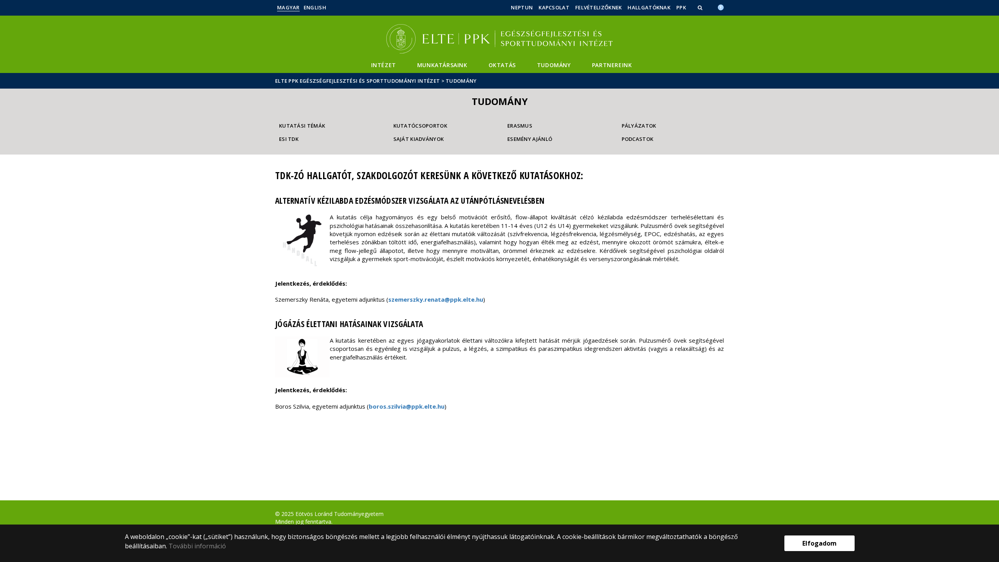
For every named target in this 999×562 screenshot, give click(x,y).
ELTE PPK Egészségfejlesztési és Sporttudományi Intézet (357, 80)
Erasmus (519, 125)
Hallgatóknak (648, 7)
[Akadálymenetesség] (721, 6)
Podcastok (638, 138)
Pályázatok (639, 125)
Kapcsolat (554, 7)
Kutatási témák (302, 125)
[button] (701, 7)
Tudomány (554, 65)
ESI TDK (289, 138)
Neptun (522, 7)
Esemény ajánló (529, 138)
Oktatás (502, 65)
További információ (197, 546)
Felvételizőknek (598, 7)
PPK (681, 7)
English (315, 7)
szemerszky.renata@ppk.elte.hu (435, 299)
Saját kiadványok (418, 138)
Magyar (288, 7)
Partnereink (612, 65)
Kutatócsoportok (420, 125)
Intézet (383, 65)
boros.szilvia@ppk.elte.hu (406, 406)
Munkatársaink (442, 65)
